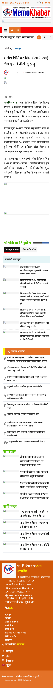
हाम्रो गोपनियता (11, 622)
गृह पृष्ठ (8, 614)
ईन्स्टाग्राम (10, 661)
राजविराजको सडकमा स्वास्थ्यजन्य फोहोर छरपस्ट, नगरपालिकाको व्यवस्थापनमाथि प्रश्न (25, 424)
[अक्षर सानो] (6, 97)
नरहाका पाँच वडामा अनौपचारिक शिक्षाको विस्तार (27, 441)
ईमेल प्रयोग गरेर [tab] (28, 250)
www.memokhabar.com (20, 595)
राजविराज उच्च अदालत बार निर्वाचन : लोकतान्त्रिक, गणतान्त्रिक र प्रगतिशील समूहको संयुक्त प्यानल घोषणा (27, 359)
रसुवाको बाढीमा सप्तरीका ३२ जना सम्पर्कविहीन (24, 386)
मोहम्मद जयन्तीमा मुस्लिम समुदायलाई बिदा (23, 414)
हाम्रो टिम (9, 625)
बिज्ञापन (8, 640)
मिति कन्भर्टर (10, 636)
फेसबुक (9, 651)
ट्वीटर (8, 656)
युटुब (8, 665)
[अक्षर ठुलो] (11, 97)
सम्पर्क (8, 618)
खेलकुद (18, 49)
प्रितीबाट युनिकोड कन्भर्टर (16, 633)
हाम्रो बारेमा (10, 629)
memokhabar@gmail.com (21, 588)
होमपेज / (8, 49)
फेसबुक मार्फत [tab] (12, 250)
